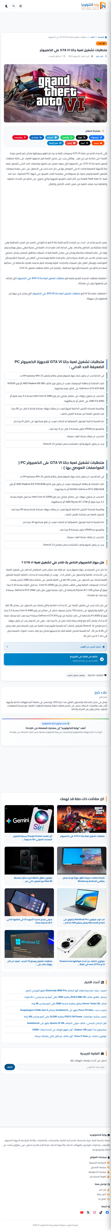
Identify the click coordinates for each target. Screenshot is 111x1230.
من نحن (103, 1189)
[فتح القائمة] (20, 6)
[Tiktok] (101, 1212)
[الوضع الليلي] (7, 6)
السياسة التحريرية (98, 1162)
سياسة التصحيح (99, 1167)
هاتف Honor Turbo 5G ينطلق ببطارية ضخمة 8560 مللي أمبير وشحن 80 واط (69, 1003)
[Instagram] (94, 1212)
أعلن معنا (102, 1194)
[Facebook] (107, 1212)
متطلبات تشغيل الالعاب (76, 675)
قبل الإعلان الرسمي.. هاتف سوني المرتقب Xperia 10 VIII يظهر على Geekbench (67, 1023)
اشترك (9, 1067)
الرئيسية (101, 37)
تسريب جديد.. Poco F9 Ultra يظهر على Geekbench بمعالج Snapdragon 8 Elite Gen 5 (63, 1010)
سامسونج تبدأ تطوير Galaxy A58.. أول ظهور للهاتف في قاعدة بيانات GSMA (69, 1029)
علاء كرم (99, 56)
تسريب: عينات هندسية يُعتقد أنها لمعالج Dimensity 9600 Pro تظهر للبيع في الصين (66, 990)
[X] (88, 1212)
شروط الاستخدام (98, 1176)
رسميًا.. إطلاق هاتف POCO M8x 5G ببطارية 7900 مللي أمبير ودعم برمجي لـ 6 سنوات (65, 997)
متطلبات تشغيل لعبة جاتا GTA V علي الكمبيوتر (40, 278)
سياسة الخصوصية (98, 1172)
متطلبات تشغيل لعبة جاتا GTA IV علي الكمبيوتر (56, 293)
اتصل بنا (102, 1199)
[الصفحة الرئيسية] (66, 6)
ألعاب (92, 37)
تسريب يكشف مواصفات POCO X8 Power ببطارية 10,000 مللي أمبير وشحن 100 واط (65, 1016)
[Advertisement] (55, 24)
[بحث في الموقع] (13, 6)
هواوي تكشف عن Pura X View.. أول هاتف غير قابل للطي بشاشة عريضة (71, 1036)
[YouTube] (82, 1212)
